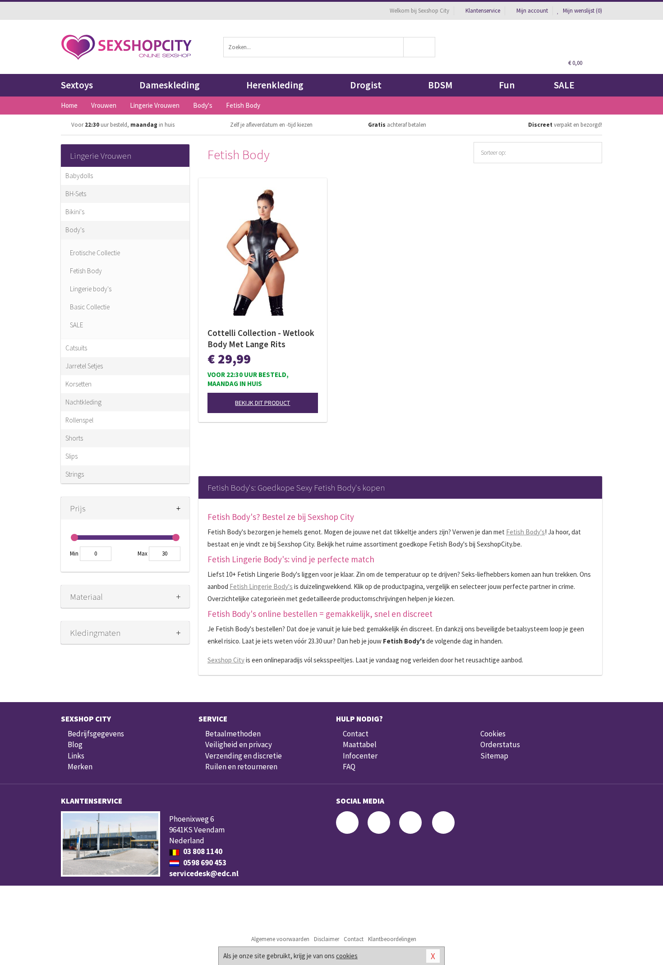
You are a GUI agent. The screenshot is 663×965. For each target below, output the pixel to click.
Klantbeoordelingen (392, 939)
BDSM (440, 85)
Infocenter (360, 756)
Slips (71, 456)
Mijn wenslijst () (582, 10)
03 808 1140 (202, 851)
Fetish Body (86, 271)
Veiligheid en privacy (238, 744)
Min (74, 553)
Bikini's (74, 211)
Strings (74, 474)
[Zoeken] (420, 47)
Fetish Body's (525, 532)
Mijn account (532, 10)
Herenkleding (275, 85)
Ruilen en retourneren (241, 767)
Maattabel (360, 744)
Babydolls (79, 175)
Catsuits (76, 348)
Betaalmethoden (233, 734)
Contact (355, 734)
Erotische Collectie (95, 252)
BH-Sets (75, 193)
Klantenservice (482, 10)
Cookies (493, 734)
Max (142, 553)
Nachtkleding (83, 402)
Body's (74, 229)
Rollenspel (79, 420)
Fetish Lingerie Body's (261, 586)
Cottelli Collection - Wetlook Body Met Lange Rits (260, 338)
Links (76, 756)
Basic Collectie (90, 307)
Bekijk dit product (262, 403)
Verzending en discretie (243, 756)
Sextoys (77, 85)
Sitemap (494, 756)
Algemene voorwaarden (280, 939)
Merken (80, 767)
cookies (347, 955)
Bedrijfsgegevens (96, 734)
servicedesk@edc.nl (204, 873)
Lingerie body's (90, 289)
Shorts (74, 438)
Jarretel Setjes (84, 366)
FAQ (349, 767)
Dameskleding (169, 85)
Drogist (366, 85)
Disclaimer (326, 939)
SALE (564, 85)
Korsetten (78, 384)
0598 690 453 (204, 863)
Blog (75, 744)
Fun (507, 85)
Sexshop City (225, 660)
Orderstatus (500, 744)
